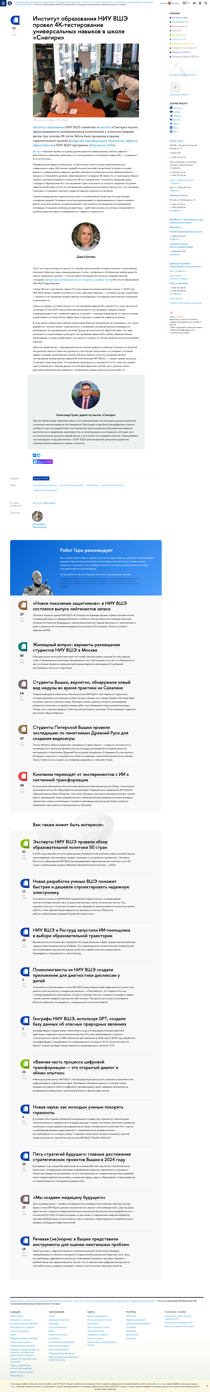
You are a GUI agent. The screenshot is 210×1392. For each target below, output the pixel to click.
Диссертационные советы (98, 1327)
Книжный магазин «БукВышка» (138, 1323)
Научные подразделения (97, 1316)
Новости (78, 1301)
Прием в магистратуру (58, 1334)
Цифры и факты (16, 1316)
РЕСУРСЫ (131, 1311)
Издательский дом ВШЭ (135, 1320)
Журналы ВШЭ (132, 1334)
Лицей (51, 1316)
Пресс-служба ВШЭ (179, 283)
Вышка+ (52, 1331)
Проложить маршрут (179, 278)
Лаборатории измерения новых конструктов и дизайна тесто (78, 279)
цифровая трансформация (45, 490)
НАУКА (91, 1311)
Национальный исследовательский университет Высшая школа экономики (41, 1301)
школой (105, 127)
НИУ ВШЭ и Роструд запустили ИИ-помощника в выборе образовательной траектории (81, 933)
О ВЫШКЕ (15, 1311)
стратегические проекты (112, 485)
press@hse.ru (175, 293)
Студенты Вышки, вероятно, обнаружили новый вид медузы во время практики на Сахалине (81, 685)
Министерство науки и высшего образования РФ (178, 1317)
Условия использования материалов (186, 303)
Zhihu (175, 127)
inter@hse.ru (175, 254)
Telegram (177, 116)
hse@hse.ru (175, 190)
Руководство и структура (20, 1320)
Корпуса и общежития (19, 1331)
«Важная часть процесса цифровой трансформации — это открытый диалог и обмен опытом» (75, 1067)
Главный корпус (176, 140)
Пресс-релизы (176, 298)
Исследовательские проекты (99, 1320)
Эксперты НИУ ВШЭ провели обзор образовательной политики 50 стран (70, 844)
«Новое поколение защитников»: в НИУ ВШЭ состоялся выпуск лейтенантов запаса (80, 606)
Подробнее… (65, 586)
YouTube (176, 112)
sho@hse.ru (175, 239)
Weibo (176, 123)
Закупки (13, 1334)
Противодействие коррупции (22, 1345)
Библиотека (131, 1316)
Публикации (131, 1338)
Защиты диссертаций (95, 1331)
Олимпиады (53, 1323)
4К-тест (37, 151)
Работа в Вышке (16, 1375)
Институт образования (49, 127)
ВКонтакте (178, 108)
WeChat (176, 119)
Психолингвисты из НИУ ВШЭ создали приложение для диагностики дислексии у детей (76, 975)
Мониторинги (93, 1323)
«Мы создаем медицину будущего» (69, 1197)
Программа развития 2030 (71, 485)
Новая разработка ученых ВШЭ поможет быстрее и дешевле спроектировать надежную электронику (81, 886)
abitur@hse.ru (176, 210)
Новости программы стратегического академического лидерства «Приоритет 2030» (120, 1301)
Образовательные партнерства (62, 1353)
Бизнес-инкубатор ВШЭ (58, 1349)
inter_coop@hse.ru (178, 271)
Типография (131, 1327)
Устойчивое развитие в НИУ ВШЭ (24, 1323)
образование (92, 485)
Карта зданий (176, 275)
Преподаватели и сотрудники (22, 1327)
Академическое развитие (97, 1334)
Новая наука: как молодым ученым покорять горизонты (78, 1110)
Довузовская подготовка (59, 1320)
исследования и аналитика (45, 485)
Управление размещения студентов (186, 231)
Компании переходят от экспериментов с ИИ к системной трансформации (81, 777)
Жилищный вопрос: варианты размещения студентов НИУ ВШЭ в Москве (76, 647)
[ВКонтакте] (34, 455)
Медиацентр (131, 1331)
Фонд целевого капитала (20, 1342)
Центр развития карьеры (59, 1345)
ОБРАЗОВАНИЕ (56, 1311)
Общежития (175, 227)
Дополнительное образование (62, 1342)
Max (175, 131)
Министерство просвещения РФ (178, 1322)
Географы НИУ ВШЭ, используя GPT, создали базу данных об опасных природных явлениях (80, 1021)
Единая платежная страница (21, 1372)
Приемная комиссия (179, 195)
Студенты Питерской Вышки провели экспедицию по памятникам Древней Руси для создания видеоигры (80, 732)
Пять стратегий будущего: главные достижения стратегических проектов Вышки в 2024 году (82, 1157)
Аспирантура (54, 1338)
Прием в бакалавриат (58, 1327)
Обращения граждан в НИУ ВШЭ (24, 1338)
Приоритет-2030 (102, 145)
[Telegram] (38, 455)
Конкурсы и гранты (95, 1338)
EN (188, 3)
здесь (159, 1384)
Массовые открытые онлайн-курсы (179, 1326)
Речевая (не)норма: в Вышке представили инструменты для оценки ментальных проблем (81, 1241)
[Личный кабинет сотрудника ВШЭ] (200, 3)
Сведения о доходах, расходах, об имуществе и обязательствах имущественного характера (24, 1352)
